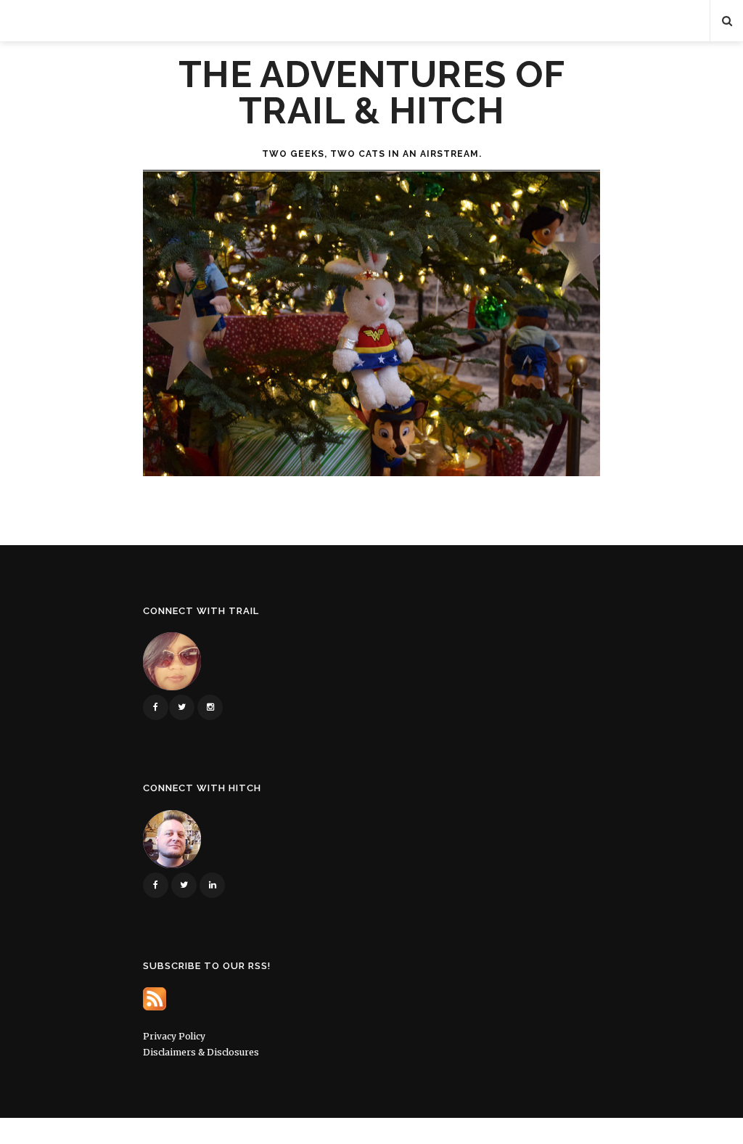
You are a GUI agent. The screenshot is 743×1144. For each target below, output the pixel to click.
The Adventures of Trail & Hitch (371, 93)
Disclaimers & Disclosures (201, 1052)
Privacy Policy (174, 1036)
